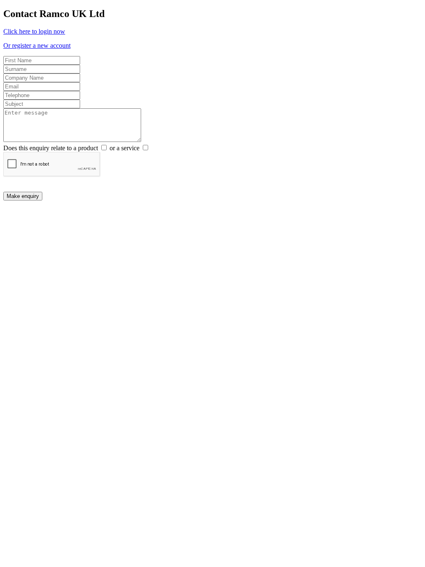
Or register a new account (37, 45)
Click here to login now (34, 31)
